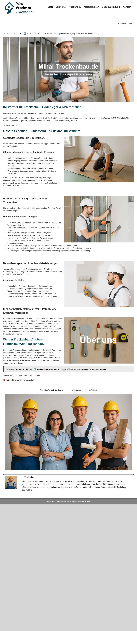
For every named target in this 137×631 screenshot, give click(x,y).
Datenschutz (80, 501)
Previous (123, 24)
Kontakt (87, 501)
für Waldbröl (93, 390)
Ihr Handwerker (76, 390)
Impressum (73, 501)
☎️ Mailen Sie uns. (10, 125)
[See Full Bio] (33, 490)
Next (130, 24)
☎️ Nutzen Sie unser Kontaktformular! (18, 380)
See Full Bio (27, 490)
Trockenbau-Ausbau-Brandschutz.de (51, 390)
